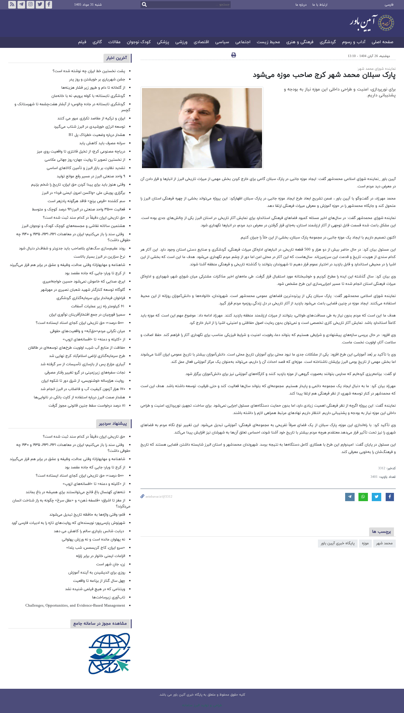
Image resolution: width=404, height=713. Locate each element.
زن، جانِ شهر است (110, 564)
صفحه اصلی (382, 42)
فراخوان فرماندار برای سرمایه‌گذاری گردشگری (90, 298)
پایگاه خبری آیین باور (338, 543)
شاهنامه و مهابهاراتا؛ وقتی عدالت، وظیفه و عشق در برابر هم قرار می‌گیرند (67, 265)
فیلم (82, 42)
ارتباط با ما (319, 4)
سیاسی (222, 42)
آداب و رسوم (354, 42)
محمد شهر (384, 543)
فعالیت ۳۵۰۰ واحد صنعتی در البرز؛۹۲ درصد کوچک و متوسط (78, 209)
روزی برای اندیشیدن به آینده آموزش (96, 572)
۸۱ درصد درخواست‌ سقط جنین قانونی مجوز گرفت (86, 405)
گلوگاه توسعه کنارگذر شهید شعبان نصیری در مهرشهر (83, 290)
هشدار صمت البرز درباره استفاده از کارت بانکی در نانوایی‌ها (79, 397)
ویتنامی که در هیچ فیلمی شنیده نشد (95, 589)
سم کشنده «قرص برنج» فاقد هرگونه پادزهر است (86, 201)
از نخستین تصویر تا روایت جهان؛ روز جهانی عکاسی (85, 160)
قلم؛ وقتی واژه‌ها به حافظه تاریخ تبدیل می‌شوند (87, 514)
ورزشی (181, 42)
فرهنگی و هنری (299, 42)
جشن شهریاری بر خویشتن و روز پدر (97, 79)
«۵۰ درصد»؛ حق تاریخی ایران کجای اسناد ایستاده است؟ (80, 323)
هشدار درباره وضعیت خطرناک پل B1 (97, 135)
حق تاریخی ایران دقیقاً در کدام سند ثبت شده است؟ (84, 217)
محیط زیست (268, 42)
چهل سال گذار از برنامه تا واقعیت (99, 581)
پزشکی (163, 42)
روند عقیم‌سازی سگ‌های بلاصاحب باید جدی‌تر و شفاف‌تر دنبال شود (72, 248)
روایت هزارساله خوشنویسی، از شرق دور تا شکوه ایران (83, 381)
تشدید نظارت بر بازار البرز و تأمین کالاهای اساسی (86, 168)
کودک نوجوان (139, 42)
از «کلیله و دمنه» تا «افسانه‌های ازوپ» (94, 339)
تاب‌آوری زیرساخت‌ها (108, 597)
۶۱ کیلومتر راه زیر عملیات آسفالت (98, 306)
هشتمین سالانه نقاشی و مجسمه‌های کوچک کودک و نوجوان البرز (73, 226)
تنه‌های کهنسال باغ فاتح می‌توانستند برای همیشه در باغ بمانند (75, 492)
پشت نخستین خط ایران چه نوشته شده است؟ (89, 71)
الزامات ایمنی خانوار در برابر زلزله (100, 556)
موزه (365, 543)
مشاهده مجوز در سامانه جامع (100, 624)
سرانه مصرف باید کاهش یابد (102, 143)
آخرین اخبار (116, 58)
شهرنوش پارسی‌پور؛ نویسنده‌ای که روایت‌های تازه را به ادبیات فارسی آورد (68, 523)
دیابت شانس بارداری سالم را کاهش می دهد (89, 531)
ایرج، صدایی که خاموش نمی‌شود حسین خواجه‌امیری (84, 281)
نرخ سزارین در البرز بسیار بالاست (99, 256)
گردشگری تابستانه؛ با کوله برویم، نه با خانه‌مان (88, 96)
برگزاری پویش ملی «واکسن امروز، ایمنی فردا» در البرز (83, 193)
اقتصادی (201, 42)
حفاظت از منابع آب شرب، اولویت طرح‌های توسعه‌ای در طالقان (76, 347)
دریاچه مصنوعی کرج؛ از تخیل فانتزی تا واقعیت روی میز (81, 151)
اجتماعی (243, 42)
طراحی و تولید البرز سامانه (202, 705)
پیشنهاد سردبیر (113, 423)
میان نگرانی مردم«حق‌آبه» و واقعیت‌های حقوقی (87, 331)
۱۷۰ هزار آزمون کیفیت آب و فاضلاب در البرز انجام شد (83, 389)
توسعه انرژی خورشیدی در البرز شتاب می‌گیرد (89, 126)
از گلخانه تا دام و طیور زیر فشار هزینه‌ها (93, 87)
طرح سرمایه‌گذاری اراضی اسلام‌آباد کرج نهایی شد (87, 356)
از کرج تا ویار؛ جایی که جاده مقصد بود (95, 273)
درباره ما (300, 4)
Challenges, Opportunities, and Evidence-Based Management (75, 605)
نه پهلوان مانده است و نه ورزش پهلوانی (93, 539)
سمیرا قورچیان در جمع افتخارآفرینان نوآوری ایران (86, 314)
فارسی (389, 4)
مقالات (114, 42)
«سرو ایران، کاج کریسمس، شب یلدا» (95, 547)
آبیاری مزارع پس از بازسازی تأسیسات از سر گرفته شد (83, 364)
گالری (97, 42)
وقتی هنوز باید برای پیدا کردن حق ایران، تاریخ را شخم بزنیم (78, 184)
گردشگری (328, 42)
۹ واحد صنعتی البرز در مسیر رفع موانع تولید (91, 176)
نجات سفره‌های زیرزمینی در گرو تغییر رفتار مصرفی (85, 372)
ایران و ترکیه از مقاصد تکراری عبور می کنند (91, 118)
